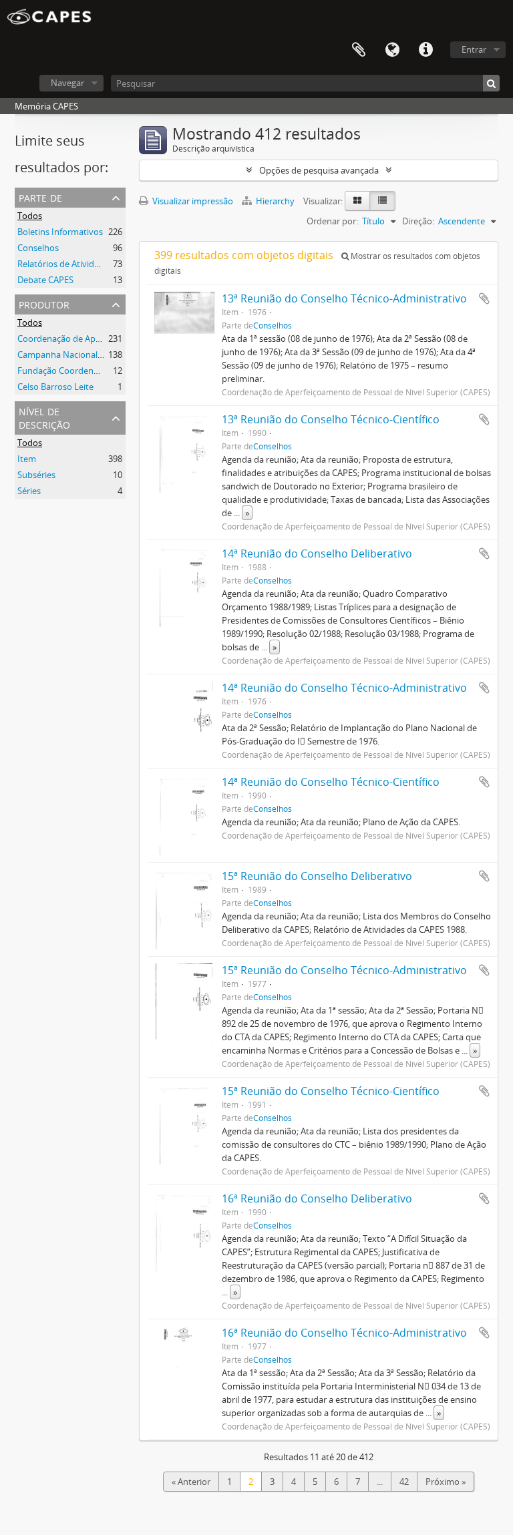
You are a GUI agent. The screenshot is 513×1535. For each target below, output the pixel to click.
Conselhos (38, 248)
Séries (29, 491)
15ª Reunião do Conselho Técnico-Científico (331, 1091)
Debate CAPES (45, 280)
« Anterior (191, 1482)
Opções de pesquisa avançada (319, 170)
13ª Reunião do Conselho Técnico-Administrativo (344, 298)
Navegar (67, 83)
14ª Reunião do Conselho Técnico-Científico (331, 782)
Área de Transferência (358, 50)
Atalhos (425, 50)
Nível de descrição (44, 417)
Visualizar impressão (191, 201)
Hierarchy (275, 201)
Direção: (418, 221)
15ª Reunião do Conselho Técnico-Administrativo (344, 970)
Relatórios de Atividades (65, 264)
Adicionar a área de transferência (484, 298)
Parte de (40, 197)
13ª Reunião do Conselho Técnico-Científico (331, 419)
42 (404, 1482)
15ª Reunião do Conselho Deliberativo (317, 876)
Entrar (474, 49)
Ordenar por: (332, 221)
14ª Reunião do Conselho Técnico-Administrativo (344, 687)
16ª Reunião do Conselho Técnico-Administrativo (344, 1332)
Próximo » (445, 1482)
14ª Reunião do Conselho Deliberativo (317, 553)
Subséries (36, 475)
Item (26, 459)
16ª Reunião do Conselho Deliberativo (317, 1198)
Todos (29, 216)
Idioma (392, 50)
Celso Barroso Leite (55, 387)
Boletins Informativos (60, 232)
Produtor (44, 303)
